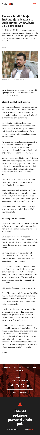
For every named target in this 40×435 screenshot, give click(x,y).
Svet (28, 368)
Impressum (23, 393)
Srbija (21, 368)
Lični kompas (20, 371)
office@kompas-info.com (20, 381)
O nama (15, 393)
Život (34, 368)
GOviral (31, 429)
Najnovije (7, 368)
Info (14, 368)
